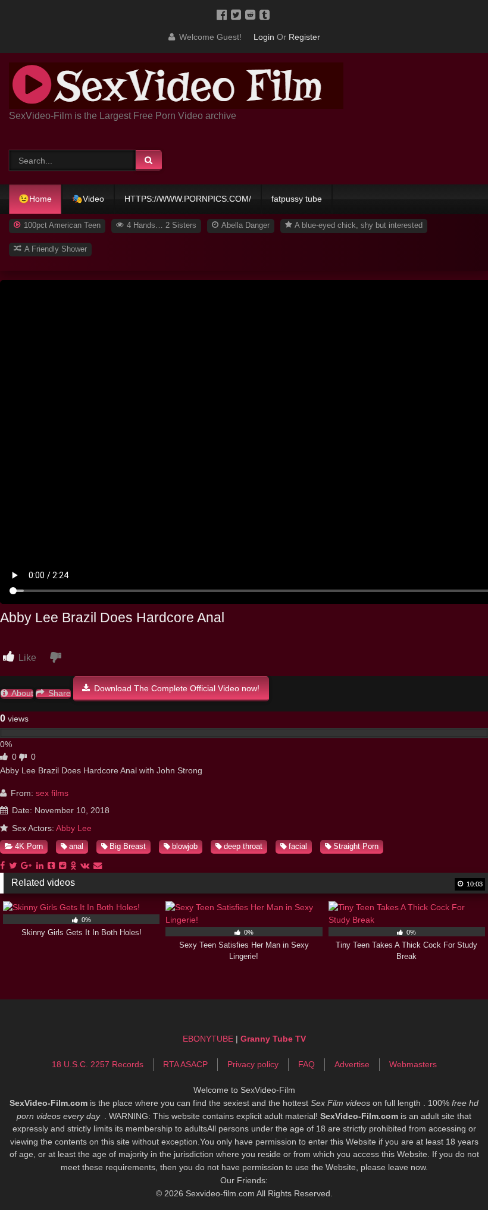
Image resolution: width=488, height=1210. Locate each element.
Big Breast (128, 846)
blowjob (185, 846)
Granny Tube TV (273, 1038)
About (21, 693)
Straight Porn (355, 846)
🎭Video (88, 198)
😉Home (35, 198)
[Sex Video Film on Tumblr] (265, 14)
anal (76, 846)
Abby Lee (74, 828)
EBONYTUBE (208, 1038)
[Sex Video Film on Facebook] (224, 14)
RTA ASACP (185, 1064)
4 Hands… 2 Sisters (160, 225)
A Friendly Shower (55, 248)
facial (298, 846)
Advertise (352, 1064)
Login (264, 37)
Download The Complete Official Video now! (175, 688)
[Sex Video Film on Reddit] (252, 14)
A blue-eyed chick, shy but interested (358, 225)
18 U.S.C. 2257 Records (97, 1064)
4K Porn (29, 846)
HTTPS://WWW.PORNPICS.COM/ (187, 198)
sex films (52, 793)
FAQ (306, 1064)
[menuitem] (35, 199)
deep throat (243, 846)
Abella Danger (245, 225)
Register (304, 37)
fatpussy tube (296, 198)
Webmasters (413, 1064)
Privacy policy (253, 1064)
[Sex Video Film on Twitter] (238, 14)
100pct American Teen (61, 225)
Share (58, 693)
